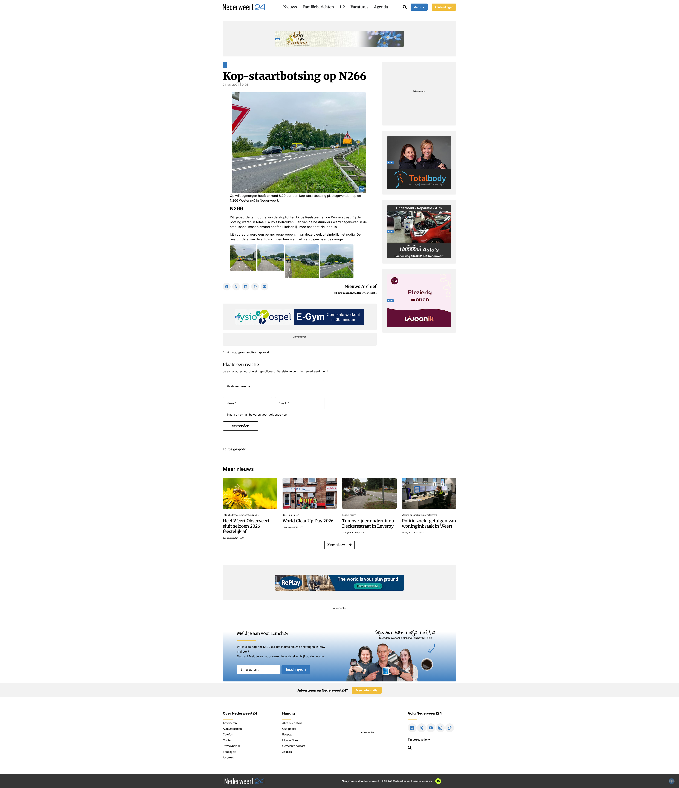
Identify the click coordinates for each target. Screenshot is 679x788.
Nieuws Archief (361, 286)
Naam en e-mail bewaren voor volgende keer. (257, 414)
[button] (227, 286)
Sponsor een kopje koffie (405, 632)
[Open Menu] (423, 7)
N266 (353, 293)
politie (373, 293)
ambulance (343, 293)
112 (335, 293)
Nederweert (363, 293)
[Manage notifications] (671, 781)
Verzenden (240, 426)
